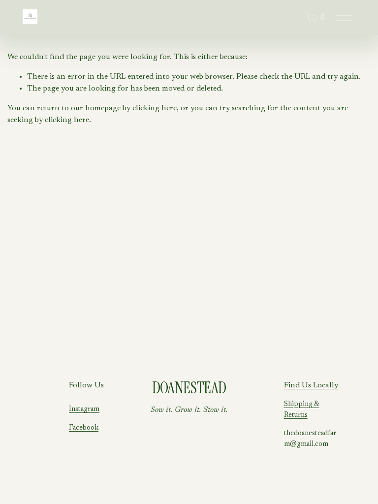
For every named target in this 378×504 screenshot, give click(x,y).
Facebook (83, 428)
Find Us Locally (311, 385)
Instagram (84, 409)
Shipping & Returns (301, 410)
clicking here (154, 108)
